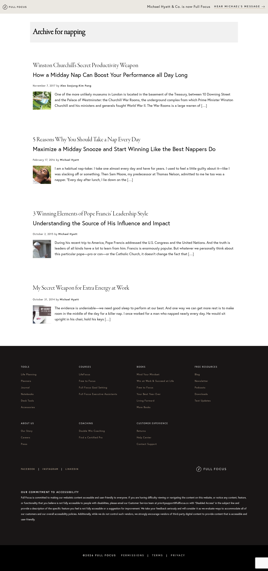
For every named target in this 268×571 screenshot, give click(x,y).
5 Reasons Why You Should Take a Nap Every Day (86, 140)
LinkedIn (72, 469)
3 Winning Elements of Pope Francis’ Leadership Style (90, 214)
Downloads (201, 394)
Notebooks (27, 394)
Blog (197, 374)
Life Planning (29, 374)
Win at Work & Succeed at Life (155, 380)
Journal (25, 387)
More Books (144, 407)
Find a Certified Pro (91, 437)
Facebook (28, 469)
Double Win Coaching (92, 430)
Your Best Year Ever (149, 394)
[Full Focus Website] (211, 469)
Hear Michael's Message (238, 6)
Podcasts (200, 387)
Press (24, 444)
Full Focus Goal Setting (93, 387)
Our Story (27, 430)
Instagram (50, 469)
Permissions (132, 555)
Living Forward (145, 400)
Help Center (144, 437)
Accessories (28, 407)
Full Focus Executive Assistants (98, 394)
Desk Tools (27, 400)
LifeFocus (84, 374)
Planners (26, 380)
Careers (25, 437)
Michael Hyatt (14, 7)
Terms (157, 555)
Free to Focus (87, 380)
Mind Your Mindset (148, 374)
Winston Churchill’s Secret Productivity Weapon (85, 65)
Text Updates (203, 400)
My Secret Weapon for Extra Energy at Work (81, 288)
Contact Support (147, 444)
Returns (141, 430)
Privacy (178, 555)
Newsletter (201, 380)
